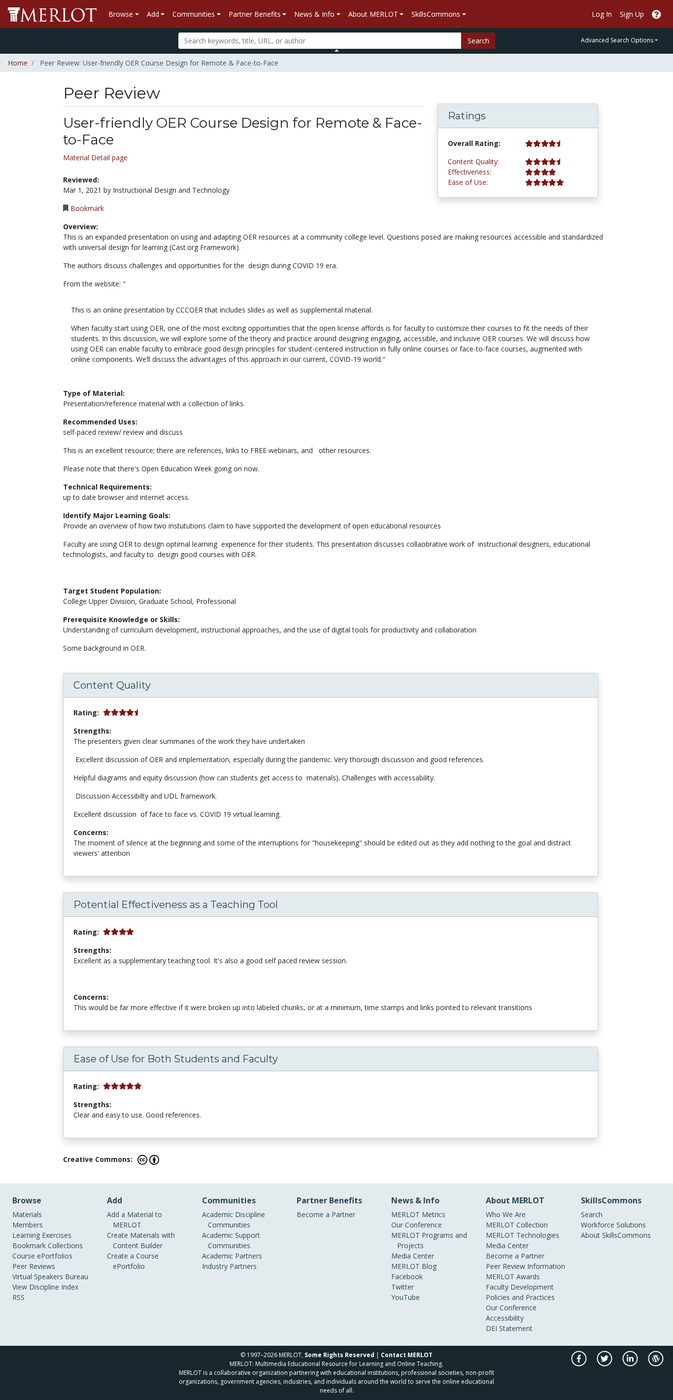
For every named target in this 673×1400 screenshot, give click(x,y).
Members (27, 1224)
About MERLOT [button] (373, 14)
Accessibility (505, 1318)
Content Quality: (473, 161)
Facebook (407, 1276)
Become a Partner (326, 1214)
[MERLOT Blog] (656, 1364)
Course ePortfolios (42, 1255)
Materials (27, 1214)
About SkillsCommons (616, 1235)
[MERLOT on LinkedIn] (630, 1364)
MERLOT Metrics (418, 1214)
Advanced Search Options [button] (617, 40)
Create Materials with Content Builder (141, 1240)
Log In (602, 14)
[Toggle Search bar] (337, 50)
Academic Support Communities (231, 1240)
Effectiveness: (469, 171)
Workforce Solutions (613, 1224)
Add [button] (153, 14)
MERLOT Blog (414, 1266)
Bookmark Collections (47, 1245)
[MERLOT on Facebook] (579, 1364)
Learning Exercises (41, 1235)
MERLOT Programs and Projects (429, 1240)
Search (478, 40)
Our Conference (416, 1224)
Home (18, 63)
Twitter (402, 1287)
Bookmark (87, 208)
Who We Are (506, 1214)
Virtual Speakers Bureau (50, 1276)
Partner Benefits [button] (255, 14)
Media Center (412, 1255)
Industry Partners (229, 1266)
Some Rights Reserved (339, 1355)
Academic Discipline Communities (233, 1219)
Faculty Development (520, 1287)
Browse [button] (120, 14)
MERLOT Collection (517, 1224)
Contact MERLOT (407, 1355)
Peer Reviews (33, 1266)
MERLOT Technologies (522, 1235)
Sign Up (632, 14)
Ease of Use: (468, 182)
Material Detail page (95, 157)
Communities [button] (193, 14)
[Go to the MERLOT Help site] (656, 14)
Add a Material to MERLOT (134, 1219)
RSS (18, 1297)
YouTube (405, 1297)
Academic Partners (232, 1255)
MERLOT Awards (513, 1276)
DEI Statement (509, 1328)
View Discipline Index (45, 1287)
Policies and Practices (520, 1297)
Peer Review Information (525, 1266)
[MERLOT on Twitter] (605, 1364)
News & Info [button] (314, 14)
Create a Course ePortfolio (133, 1261)
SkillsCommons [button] (435, 14)
